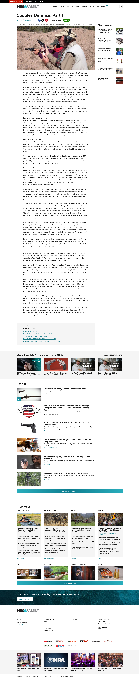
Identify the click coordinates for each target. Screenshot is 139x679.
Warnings (45, 676)
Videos (62, 6)
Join (26, 1)
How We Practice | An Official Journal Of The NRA (81, 374)
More (28, 385)
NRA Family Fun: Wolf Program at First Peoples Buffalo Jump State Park (67, 440)
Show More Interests (78, 583)
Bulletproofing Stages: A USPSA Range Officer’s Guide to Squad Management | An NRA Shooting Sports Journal (29, 538)
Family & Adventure (52, 393)
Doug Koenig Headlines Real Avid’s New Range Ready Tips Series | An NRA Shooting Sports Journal (28, 545)
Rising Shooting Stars (78, 564)
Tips (73, 534)
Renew (30, 1)
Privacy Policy (19, 676)
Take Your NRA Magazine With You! (28, 669)
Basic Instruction (73, 6)
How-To (84, 6)
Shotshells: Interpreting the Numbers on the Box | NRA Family (82, 548)
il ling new (43, 326)
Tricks (80, 534)
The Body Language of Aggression (35, 336)
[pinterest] (46, 19)
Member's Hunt (112, 533)
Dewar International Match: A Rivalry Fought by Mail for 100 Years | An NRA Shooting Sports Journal (55, 538)
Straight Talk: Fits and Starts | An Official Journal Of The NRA (55, 374)
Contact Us (19, 617)
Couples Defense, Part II (31, 331)
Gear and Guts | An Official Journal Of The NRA (107, 374)
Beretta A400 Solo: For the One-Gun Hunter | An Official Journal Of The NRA (109, 538)
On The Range (94, 6)
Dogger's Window (103, 533)
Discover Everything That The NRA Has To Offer (81, 669)
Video (48, 464)
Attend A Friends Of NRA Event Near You (109, 669)
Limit (31, 534)
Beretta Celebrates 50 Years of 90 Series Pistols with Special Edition (66, 423)
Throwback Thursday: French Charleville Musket (65, 388)
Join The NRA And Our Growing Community (55, 669)
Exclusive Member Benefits (104, 619)
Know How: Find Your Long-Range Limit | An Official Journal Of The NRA (28, 530)
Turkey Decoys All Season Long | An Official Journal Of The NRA (82, 530)
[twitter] (43, 19)
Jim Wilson (49, 326)
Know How (20, 534)
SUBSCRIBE (24, 599)
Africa (57, 534)
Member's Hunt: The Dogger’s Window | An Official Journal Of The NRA (110, 530)
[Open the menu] (106, 6)
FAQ (51, 676)
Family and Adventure (49, 619)
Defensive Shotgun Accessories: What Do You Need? (41, 341)
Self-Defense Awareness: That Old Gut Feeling (39, 339)
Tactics (76, 534)
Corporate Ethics (36, 676)
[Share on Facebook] (39, 19)
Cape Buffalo (48, 534)
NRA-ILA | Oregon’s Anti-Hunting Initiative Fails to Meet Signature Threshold (110, 543)
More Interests (35, 507)
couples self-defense (34, 326)
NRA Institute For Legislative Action (79, 617)
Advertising (19, 619)
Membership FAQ (102, 621)
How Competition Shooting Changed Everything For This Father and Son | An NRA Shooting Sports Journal (55, 550)
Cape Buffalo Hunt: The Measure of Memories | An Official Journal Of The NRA (55, 530)
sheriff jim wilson (80, 326)
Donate (35, 1)
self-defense (56, 326)
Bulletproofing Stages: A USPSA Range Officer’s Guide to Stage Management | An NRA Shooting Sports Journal (29, 552)
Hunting (49, 479)
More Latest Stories (76, 491)
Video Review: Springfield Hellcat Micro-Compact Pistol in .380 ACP (69, 457)
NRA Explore (74, 619)
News (55, 6)
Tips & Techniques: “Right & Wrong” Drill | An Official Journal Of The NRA (82, 537)
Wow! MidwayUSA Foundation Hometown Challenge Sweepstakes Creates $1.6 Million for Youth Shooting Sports (66, 407)
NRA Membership (102, 617)
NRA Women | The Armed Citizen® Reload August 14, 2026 (28, 374)
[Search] (121, 6)
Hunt (53, 534)
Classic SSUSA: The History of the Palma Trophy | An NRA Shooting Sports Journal (55, 544)
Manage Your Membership (104, 624)
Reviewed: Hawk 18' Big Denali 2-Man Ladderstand (66, 473)
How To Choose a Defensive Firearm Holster (38, 334)
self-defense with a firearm (67, 326)
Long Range (27, 534)
